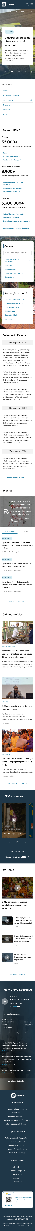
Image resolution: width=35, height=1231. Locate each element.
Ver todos (8, 319)
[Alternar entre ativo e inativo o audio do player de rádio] (11, 1007)
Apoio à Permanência (15, 1149)
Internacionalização (12, 307)
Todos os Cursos (15, 1142)
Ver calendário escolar (15, 478)
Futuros (25, 532)
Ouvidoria (16, 1113)
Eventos (16, 1182)
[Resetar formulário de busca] (29, 252)
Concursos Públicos (16, 1145)
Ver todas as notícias (16, 783)
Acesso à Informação (15, 1109)
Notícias (16, 1178)
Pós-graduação (10, 269)
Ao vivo (14, 996)
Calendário (7, 110)
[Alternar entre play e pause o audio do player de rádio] (5, 1001)
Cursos (5, 91)
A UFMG (16, 1167)
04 (26, 72)
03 (19, 72)
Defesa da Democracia (13, 299)
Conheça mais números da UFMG (16, 228)
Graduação (9, 265)
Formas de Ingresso (11, 95)
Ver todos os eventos (16, 602)
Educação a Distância (13, 273)
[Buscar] (26, 252)
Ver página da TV (17, 974)
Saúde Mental (10, 311)
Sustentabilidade (11, 315)
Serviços (6, 114)
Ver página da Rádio (16, 1081)
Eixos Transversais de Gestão (16, 1120)
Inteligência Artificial (12, 303)
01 (5, 72)
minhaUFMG (8, 100)
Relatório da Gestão (16, 1116)
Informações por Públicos (16, 1124)
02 (12, 72)
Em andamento (9, 532)
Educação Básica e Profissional (12, 260)
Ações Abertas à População (16, 1138)
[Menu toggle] (31, 4)
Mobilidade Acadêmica (16, 1153)
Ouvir (6, 1051)
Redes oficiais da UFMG (15, 857)
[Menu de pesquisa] (27, 4)
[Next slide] (23, 842)
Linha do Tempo (16, 1171)
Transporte (7, 105)
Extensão (8, 277)
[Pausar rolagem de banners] (31, 71)
